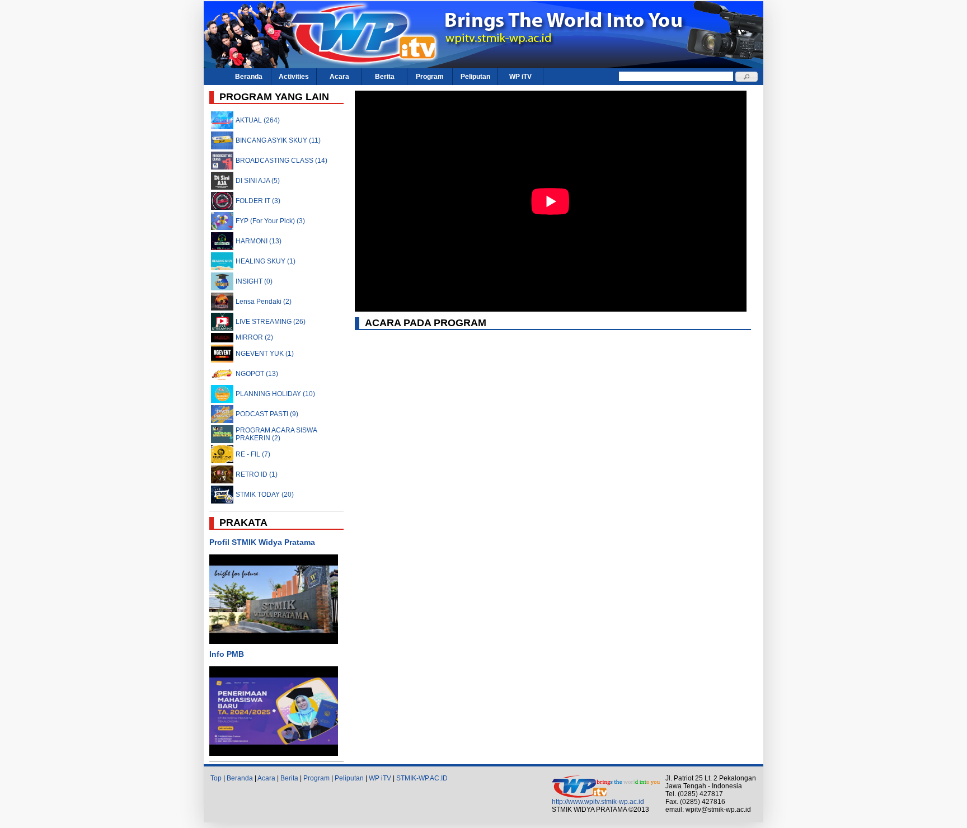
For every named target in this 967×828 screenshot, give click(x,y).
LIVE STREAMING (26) (271, 322)
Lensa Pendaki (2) (264, 301)
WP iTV (520, 77)
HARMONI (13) (258, 241)
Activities (294, 77)
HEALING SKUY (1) (265, 261)
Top (216, 778)
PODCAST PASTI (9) (267, 414)
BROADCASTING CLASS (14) (281, 160)
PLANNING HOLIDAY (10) (275, 394)
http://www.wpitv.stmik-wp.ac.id (598, 802)
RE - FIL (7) (253, 454)
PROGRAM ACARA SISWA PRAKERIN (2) (276, 434)
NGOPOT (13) (257, 374)
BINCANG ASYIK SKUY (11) (278, 140)
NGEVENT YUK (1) (265, 353)
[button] (746, 77)
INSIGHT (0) (254, 281)
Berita (385, 77)
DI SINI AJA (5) (258, 181)
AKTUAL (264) (258, 120)
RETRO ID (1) (257, 474)
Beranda (248, 77)
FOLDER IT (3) (258, 201)
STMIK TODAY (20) (265, 494)
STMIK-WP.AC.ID (422, 778)
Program (430, 77)
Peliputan (475, 77)
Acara (339, 77)
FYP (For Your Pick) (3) (270, 221)
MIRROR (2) (254, 337)
